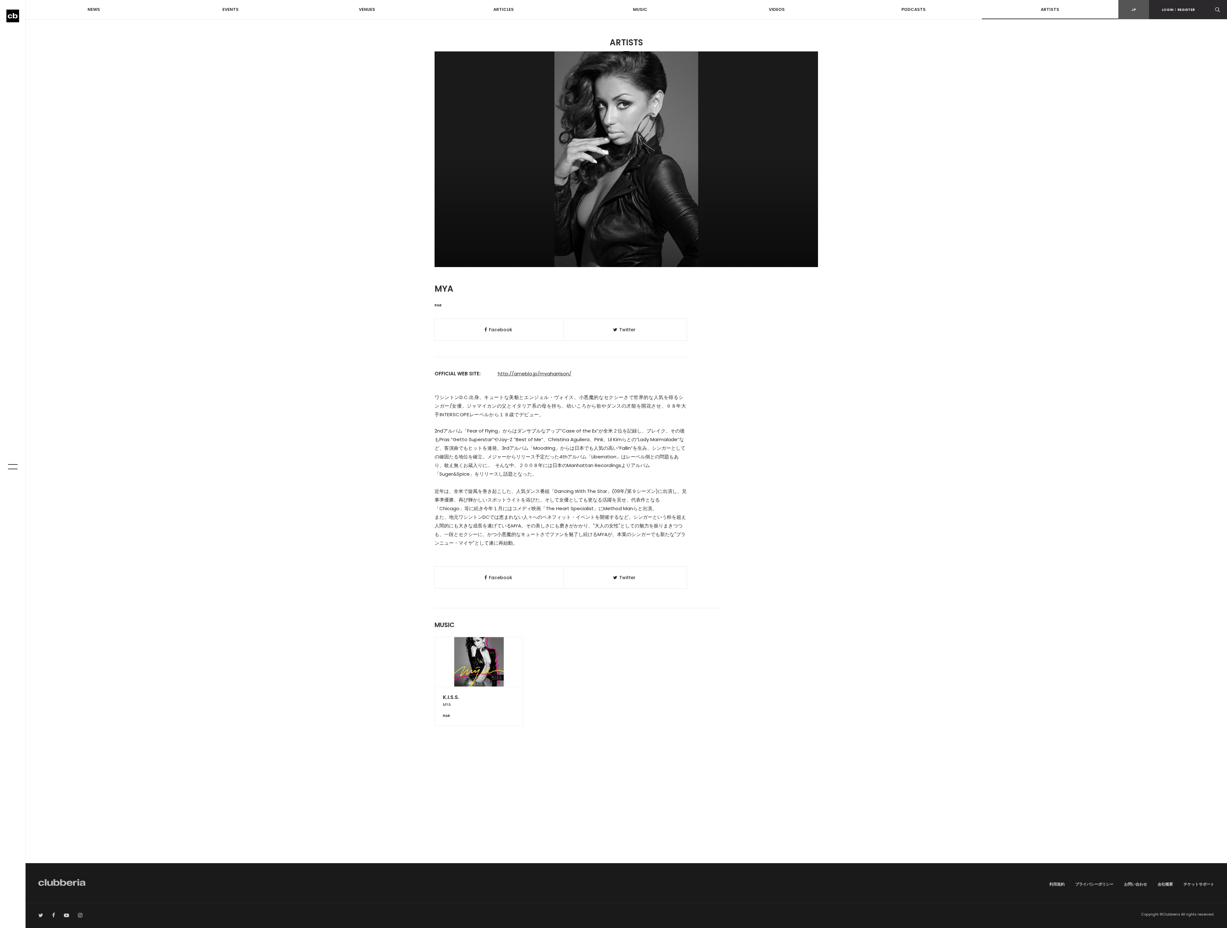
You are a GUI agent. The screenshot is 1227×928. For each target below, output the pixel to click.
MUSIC (640, 9)
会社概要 (1165, 884)
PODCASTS (913, 9)
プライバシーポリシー (1094, 884)
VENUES (367, 9)
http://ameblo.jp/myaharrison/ (534, 373)
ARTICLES (503, 9)
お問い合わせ (1135, 884)
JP (1133, 9)
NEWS (94, 9)
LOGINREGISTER (1178, 9)
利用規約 (1057, 884)
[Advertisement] (626, 809)
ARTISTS (1050, 9)
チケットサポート (1199, 884)
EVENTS (230, 9)
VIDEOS (777, 9)
